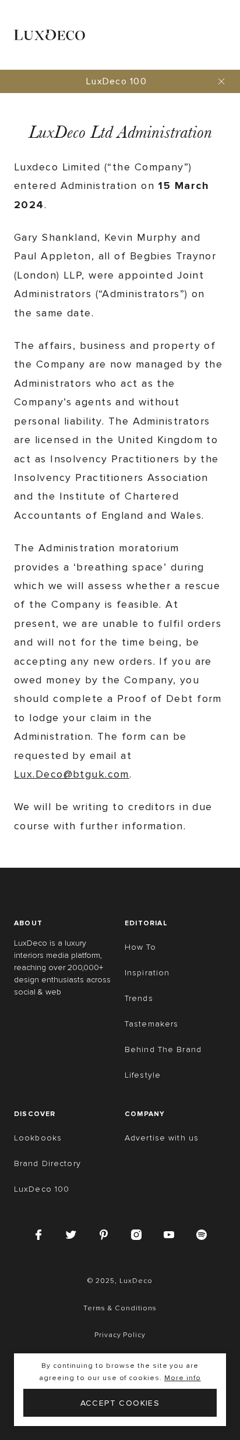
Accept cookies (120, 1403)
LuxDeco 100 (116, 81)
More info (182, 1378)
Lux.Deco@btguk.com (71, 774)
